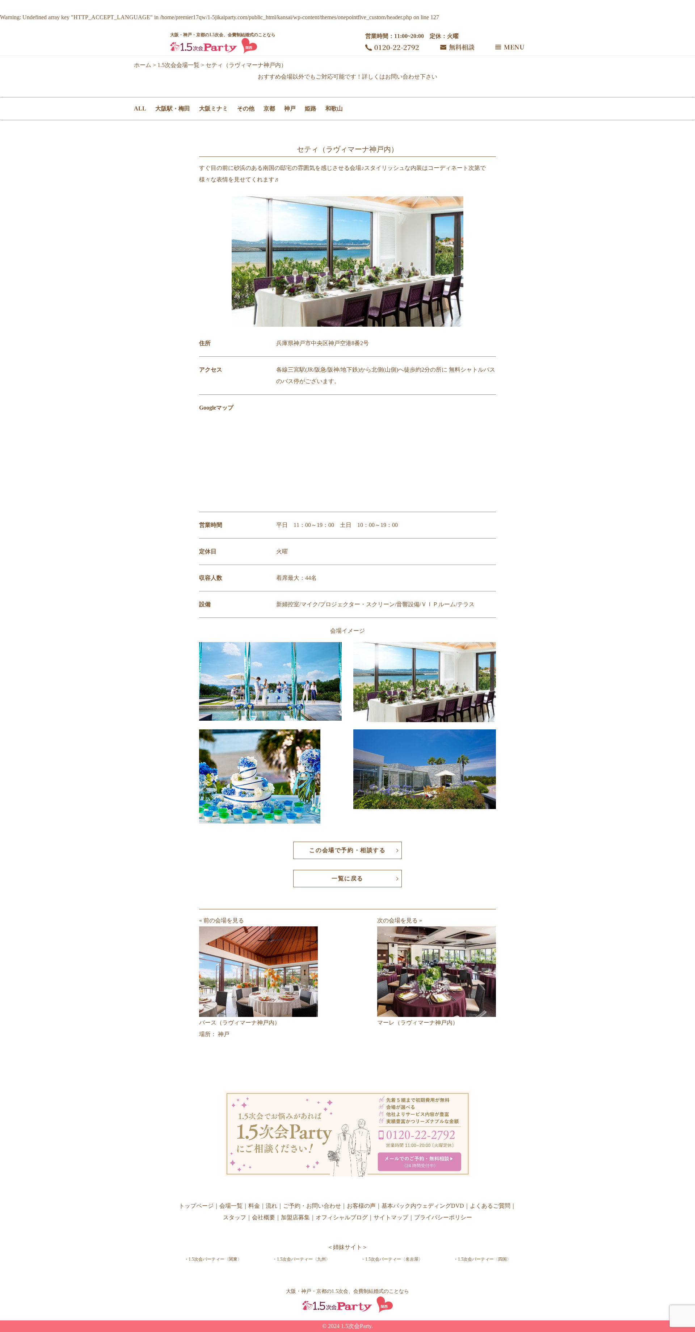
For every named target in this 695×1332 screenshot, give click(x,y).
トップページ (196, 1206)
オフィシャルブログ (342, 1217)
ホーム (142, 65)
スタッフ (234, 1217)
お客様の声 (361, 1206)
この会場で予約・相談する (347, 850)
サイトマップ (391, 1217)
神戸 (290, 108)
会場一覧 (231, 1206)
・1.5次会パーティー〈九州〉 (301, 1259)
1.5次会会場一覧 (178, 65)
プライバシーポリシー (443, 1217)
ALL (140, 108)
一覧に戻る (347, 878)
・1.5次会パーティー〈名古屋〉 (392, 1259)
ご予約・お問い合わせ (312, 1206)
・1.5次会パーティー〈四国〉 (482, 1259)
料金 (254, 1206)
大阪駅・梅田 (172, 108)
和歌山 (334, 108)
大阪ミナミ (213, 108)
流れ (271, 1206)
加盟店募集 (295, 1217)
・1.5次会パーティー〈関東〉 (213, 1259)
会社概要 (263, 1217)
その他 (245, 108)
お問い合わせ (402, 77)
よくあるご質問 (490, 1206)
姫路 (310, 108)
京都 (269, 108)
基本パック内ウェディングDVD (423, 1206)
